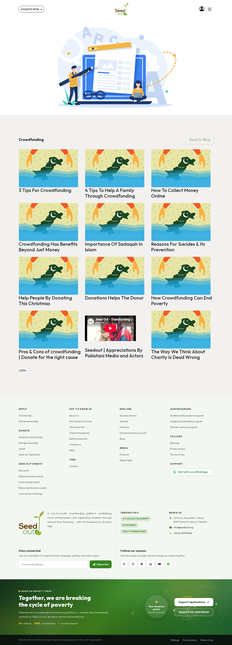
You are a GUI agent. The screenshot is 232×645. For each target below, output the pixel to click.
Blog (122, 438)
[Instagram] (133, 564)
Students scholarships (31, 437)
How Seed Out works (80, 421)
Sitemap (174, 443)
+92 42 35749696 (183, 533)
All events (24, 470)
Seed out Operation (29, 454)
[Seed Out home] (31, 523)
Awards (124, 421)
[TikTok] (168, 564)
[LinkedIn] (150, 564)
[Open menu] (209, 9)
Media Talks (126, 460)
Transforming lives (79, 432)
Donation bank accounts (133, 432)
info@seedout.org (183, 527)
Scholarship (25, 415)
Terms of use (177, 454)
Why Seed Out (77, 427)
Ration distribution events (33, 487)
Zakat (22, 448)
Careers (73, 466)
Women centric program (184, 427)
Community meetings (30, 493)
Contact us (75, 444)
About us (74, 415)
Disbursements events (31, 476)
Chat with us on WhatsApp (193, 471)
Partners (124, 427)
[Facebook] (124, 564)
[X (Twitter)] (141, 564)
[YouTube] (159, 564)
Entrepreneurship (28, 421)
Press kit (124, 454)
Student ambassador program (187, 415)
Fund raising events (29, 482)
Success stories (128, 415)
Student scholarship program (186, 421)
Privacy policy (177, 448)
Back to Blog (199, 139)
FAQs (72, 450)
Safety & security (78, 438)
